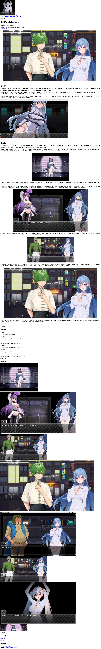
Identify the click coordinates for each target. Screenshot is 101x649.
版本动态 (10, 16)
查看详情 (7, 28)
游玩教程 (6, 16)
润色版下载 (18, 16)
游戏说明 (2, 16)
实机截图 (14, 16)
